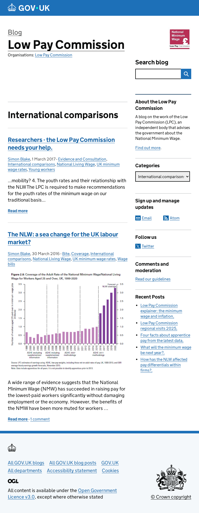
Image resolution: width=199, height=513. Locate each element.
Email (147, 218)
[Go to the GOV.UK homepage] (29, 8)
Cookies (110, 470)
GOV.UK (110, 463)
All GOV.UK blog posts (72, 463)
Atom (175, 218)
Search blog (151, 62)
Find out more (147, 147)
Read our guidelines (152, 279)
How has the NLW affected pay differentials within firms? (163, 365)
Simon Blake (19, 159)
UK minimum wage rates (94, 258)
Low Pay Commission (66, 44)
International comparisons (31, 164)
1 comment (40, 419)
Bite (65, 253)
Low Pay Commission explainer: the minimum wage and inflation (161, 311)
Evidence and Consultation (82, 159)
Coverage (80, 253)
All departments (25, 470)
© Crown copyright (171, 497)
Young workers (42, 169)
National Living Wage (76, 164)
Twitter (148, 246)
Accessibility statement (72, 470)
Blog (15, 32)
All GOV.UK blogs (26, 463)
